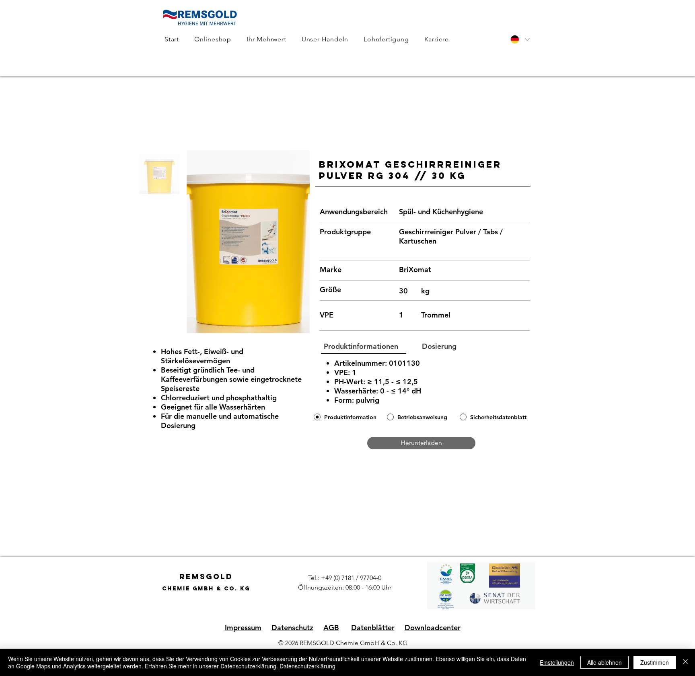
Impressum (243, 627)
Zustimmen (654, 662)
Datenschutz (292, 627)
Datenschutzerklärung (307, 666)
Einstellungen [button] (557, 662)
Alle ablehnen (604, 662)
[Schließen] (685, 662)
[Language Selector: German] (520, 39)
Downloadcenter (433, 627)
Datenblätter (373, 627)
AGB (331, 627)
